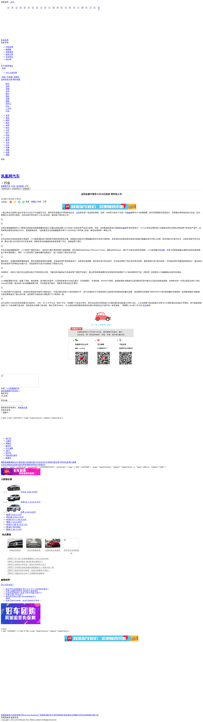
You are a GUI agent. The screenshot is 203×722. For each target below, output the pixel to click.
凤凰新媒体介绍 (7, 715)
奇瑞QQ (35, 465)
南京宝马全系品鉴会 (71, 551)
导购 (7, 89)
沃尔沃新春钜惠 (33, 550)
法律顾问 (75, 715)
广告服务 (42, 715)
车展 (4, 68)
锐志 (52, 462)
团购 (7, 101)
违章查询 (9, 52)
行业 (7, 111)
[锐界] (14, 512)
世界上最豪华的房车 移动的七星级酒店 (22, 591)
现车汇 (8, 104)
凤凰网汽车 (10, 176)
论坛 (7, 106)
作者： (4, 388)
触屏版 (8, 49)
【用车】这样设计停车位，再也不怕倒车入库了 (26, 565)
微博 (7, 66)
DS (100, 305)
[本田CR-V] (14, 502)
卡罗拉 (62, 462)
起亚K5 (34, 462)
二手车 (8, 108)
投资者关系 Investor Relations (26, 715)
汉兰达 (23, 492)
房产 (7, 133)
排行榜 (8, 59)
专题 (4, 77)
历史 (7, 145)
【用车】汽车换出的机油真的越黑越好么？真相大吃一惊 (30, 567)
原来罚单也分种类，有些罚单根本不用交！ (23, 600)
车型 (7, 91)
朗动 (9, 465)
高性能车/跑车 (11, 455)
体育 (7, 125)
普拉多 (56, 462)
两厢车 (8, 443)
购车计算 (9, 54)
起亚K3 (24, 462)
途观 (8, 515)
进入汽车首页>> (7, 585)
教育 (7, 140)
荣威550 (42, 465)
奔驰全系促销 (15, 550)
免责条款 (67, 715)
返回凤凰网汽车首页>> (10, 391)
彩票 (7, 152)
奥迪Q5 (10, 527)
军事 (7, 147)
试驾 (7, 86)
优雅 (163, 250)
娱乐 (7, 123)
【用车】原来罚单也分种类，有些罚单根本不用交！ (28, 570)
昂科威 (9, 517)
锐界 (22, 512)
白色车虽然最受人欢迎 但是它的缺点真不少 (24, 593)
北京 (12, 2)
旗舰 (129, 213)
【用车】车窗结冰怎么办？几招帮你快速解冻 (25, 573)
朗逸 (8, 529)
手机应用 (9, 47)
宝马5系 (46, 462)
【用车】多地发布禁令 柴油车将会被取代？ (25, 562)
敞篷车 (8, 458)
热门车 (8, 438)
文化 (7, 143)
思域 (29, 462)
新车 (7, 84)
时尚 (7, 128)
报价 (7, 96)
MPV (8, 451)
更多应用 (4, 40)
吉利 (78, 213)
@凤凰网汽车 (14, 388)
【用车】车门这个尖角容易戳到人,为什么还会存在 (28, 559)
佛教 (7, 155)
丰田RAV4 (11, 520)
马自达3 (4, 465)
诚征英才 (49, 715)
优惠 (7, 99)
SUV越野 (9, 448)
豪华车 (8, 446)
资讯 (7, 118)
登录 (3, 79)
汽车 (7, 130)
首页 (7, 115)
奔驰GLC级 (11, 524)
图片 (7, 94)
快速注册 (8, 79)
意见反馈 (83, 715)
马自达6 (40, 462)
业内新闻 (20, 186)
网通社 (34, 202)
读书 (7, 138)
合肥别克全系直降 (52, 550)
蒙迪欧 (11, 462)
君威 (6, 462)
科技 (7, 135)
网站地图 (16, 79)
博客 (7, 150)
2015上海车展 (11, 73)
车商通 (9, 77)
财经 (7, 120)
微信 (11, 66)
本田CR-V (25, 502)
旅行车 (8, 453)
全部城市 (99, 8)
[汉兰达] (14, 492)
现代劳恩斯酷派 (25, 465)
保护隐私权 (58, 715)
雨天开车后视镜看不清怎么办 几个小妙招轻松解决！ (27, 589)
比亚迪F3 (68, 462)
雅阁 (3, 462)
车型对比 (9, 57)
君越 (74, 462)
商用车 (16, 77)
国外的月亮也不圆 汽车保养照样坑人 (21, 596)
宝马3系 (17, 462)
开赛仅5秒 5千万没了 (14, 595)
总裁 (123, 228)
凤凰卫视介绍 (92, 715)
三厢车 (8, 441)
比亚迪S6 (15, 465)
